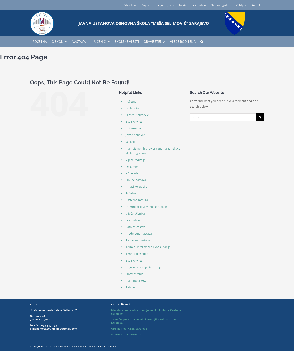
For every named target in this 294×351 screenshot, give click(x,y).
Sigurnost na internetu (126, 334)
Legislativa (133, 220)
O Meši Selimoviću (138, 115)
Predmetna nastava (139, 233)
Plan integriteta (136, 280)
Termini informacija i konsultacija (148, 247)
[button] (202, 41)
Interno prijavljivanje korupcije (146, 207)
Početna (131, 101)
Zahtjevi (131, 287)
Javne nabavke (135, 135)
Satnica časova (135, 227)
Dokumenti (133, 167)
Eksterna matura (137, 200)
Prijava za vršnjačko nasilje (144, 267)
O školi (130, 142)
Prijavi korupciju (136, 186)
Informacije (133, 128)
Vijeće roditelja (136, 160)
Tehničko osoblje (137, 254)
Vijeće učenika (135, 213)
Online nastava (136, 180)
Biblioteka (132, 108)
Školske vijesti (135, 121)
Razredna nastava (138, 240)
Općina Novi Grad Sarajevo (129, 328)
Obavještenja (134, 274)
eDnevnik (132, 173)
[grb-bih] (235, 13)
